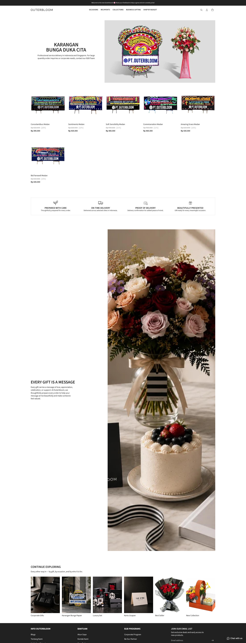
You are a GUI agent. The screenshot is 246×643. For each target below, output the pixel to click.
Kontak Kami (83, 639)
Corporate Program (132, 634)
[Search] (201, 10)
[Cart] (212, 10)
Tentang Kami (37, 639)
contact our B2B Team (85, 58)
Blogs (33, 634)
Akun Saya (82, 634)
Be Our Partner (130, 639)
